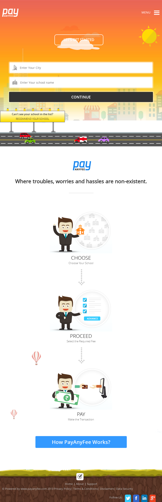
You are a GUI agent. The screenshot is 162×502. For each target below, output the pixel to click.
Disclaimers (107, 489)
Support (92, 484)
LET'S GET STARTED (79, 39)
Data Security (124, 489)
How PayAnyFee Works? (81, 442)
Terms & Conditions (85, 489)
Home (69, 484)
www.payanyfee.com (34, 489)
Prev (25, 36)
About (80, 484)
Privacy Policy (62, 489)
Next (137, 36)
